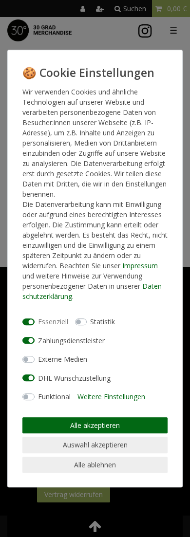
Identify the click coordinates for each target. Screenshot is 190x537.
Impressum (140, 265)
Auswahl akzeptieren (95, 444)
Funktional (54, 396)
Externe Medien (62, 359)
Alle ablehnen (95, 464)
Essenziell (53, 321)
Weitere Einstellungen (111, 396)
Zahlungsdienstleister (71, 340)
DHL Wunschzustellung (74, 378)
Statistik (102, 321)
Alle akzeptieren (95, 425)
